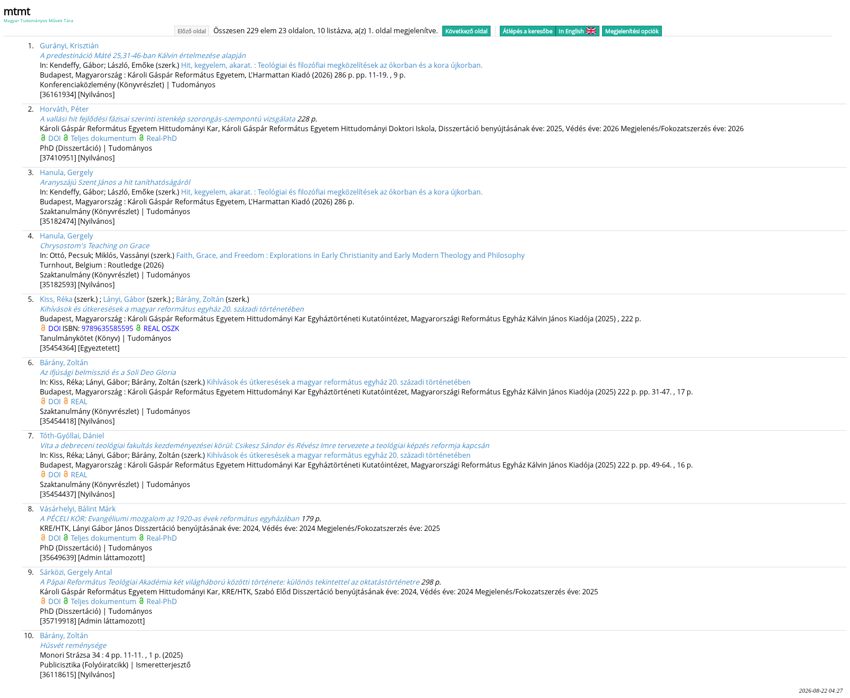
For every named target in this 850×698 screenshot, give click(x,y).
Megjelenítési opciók (632, 31)
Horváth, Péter (64, 109)
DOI (55, 138)
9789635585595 (108, 328)
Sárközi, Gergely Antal (76, 572)
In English (571, 31)
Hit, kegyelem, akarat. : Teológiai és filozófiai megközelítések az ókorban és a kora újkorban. (332, 65)
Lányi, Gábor (124, 299)
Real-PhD (162, 138)
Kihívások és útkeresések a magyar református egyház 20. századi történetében (172, 309)
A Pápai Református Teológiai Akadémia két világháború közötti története (229, 582)
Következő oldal (466, 31)
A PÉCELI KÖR (169, 518)
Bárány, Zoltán (200, 299)
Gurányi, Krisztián (69, 46)
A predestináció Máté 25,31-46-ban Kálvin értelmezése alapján (143, 55)
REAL (152, 328)
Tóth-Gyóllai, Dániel (72, 436)
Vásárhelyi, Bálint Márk (78, 509)
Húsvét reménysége (73, 645)
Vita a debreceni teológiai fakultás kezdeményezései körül (264, 445)
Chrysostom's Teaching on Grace (94, 245)
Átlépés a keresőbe (527, 31)
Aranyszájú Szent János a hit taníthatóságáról (115, 182)
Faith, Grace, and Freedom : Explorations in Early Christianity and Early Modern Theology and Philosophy (350, 255)
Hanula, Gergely (66, 172)
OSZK (170, 328)
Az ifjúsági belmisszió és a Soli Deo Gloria (108, 372)
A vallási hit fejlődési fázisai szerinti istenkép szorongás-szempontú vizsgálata (167, 119)
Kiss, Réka (56, 299)
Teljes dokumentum (104, 138)
